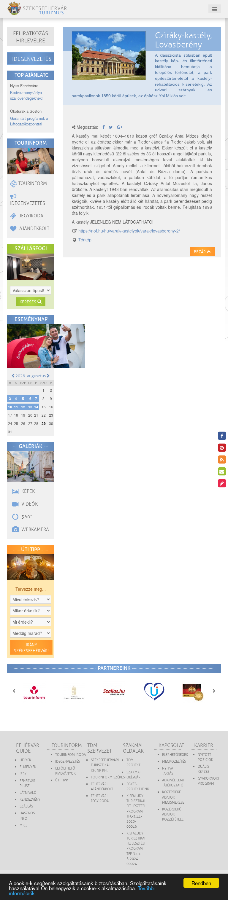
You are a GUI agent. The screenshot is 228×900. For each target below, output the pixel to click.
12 (23, 407)
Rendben (201, 883)
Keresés (28, 302)
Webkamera (34, 530)
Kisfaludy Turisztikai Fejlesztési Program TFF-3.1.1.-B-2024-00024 (135, 848)
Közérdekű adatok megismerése (173, 797)
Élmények (28, 767)
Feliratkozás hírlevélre (30, 37)
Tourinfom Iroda (70, 755)
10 (10, 407)
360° (26, 517)
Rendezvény (30, 799)
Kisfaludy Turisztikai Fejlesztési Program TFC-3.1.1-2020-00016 (135, 811)
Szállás (26, 806)
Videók (29, 504)
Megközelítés (174, 761)
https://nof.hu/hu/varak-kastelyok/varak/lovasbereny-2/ (129, 231)
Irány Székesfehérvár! (31, 647)
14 (36, 407)
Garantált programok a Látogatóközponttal (29, 121)
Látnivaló (28, 793)
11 (16, 407)
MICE (23, 825)
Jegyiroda (30, 216)
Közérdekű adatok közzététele (172, 814)
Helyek (25, 760)
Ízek (23, 774)
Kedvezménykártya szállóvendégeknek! (26, 95)
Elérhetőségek (175, 755)
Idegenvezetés (31, 59)
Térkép (84, 240)
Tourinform (32, 184)
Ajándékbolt (33, 229)
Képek (27, 491)
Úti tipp (61, 780)
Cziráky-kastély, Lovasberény (183, 40)
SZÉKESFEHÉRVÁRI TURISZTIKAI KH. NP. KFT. (105, 765)
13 (30, 407)
